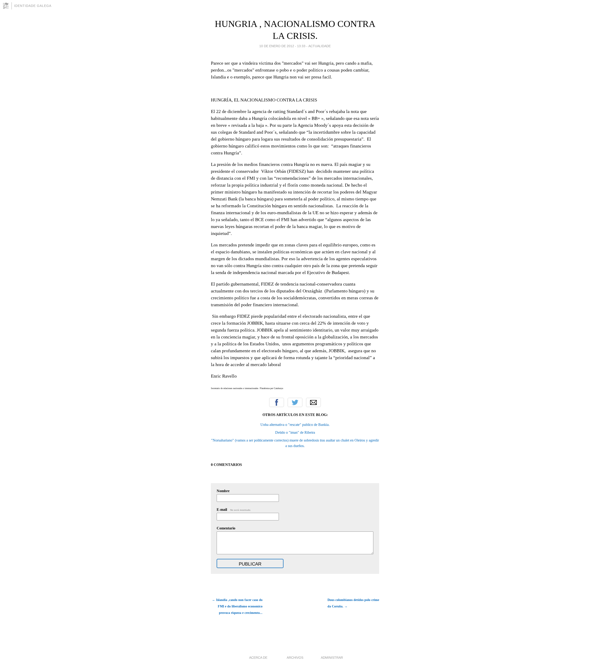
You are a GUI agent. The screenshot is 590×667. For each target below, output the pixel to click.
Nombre (223, 491)
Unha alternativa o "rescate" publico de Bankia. (295, 425)
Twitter (295, 402)
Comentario (226, 528)
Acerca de (258, 657)
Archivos (295, 657)
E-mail (234, 509)
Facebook (276, 402)
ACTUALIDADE (319, 46)
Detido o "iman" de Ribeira (295, 432)
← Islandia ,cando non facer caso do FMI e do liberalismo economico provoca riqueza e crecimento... (237, 606)
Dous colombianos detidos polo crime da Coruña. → (353, 603)
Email (313, 402)
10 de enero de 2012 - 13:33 (282, 46)
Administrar (332, 657)
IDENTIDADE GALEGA (32, 6)
